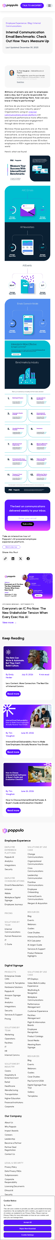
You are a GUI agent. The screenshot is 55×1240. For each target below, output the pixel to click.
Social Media (33, 1040)
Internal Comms (12, 1055)
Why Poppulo (10, 1126)
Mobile (8, 893)
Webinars (32, 924)
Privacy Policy (11, 1167)
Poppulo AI (9, 857)
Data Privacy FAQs (13, 1171)
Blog (30, 23)
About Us (9, 1122)
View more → (9, 622)
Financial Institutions (14, 1102)
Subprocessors (11, 1175)
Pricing (8, 1019)
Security (8, 869)
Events (31, 920)
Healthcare (10, 1086)
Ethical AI (9, 1190)
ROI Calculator (34, 941)
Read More (20, 82)
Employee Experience (16, 23)
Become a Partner (13, 1143)
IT (5, 940)
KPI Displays (33, 979)
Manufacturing (11, 1090)
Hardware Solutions (14, 987)
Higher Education (12, 1098)
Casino (8, 1071)
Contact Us (10, 1154)
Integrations (10, 865)
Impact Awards (11, 1131)
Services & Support (36, 949)
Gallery (31, 1092)
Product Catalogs (35, 1036)
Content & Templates (15, 983)
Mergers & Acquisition (37, 903)
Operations (10, 1038)
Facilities (8, 1043)
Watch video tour (11, 547)
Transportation (11, 1094)
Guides (31, 928)
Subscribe (27, 524)
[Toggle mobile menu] (49, 5)
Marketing (9, 1034)
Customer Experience (38, 1011)
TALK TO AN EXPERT (32, 5)
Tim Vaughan (24, 71)
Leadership (10, 1139)
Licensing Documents (14, 1186)
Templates (33, 1096)
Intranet (8, 889)
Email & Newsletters (14, 885)
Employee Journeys (14, 904)
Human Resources (13, 936)
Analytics (9, 861)
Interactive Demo (36, 936)
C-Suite (8, 944)
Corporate (9, 1106)
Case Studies (34, 932)
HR (6, 1051)
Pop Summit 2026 (36, 1081)
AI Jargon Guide (35, 945)
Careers (8, 1135)
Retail (7, 1082)
